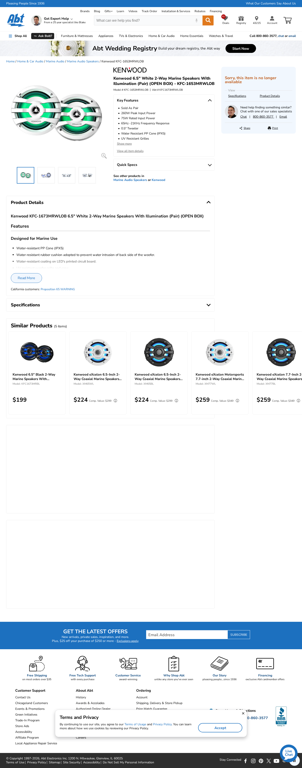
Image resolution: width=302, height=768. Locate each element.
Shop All (21, 36)
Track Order (149, 11)
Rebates (200, 11)
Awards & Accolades (90, 703)
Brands (85, 11)
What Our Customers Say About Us (271, 4)
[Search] (208, 20)
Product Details (270, 96)
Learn (120, 11)
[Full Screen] (104, 156)
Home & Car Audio (30, 61)
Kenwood (158, 180)
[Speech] (196, 20)
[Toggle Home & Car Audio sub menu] (177, 36)
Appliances (105, 36)
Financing (216, 11)
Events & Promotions (30, 709)
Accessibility (91, 762)
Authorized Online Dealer (93, 709)
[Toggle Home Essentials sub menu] (205, 36)
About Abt (84, 690)
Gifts (108, 11)
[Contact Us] (231, 117)
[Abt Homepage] (16, 20)
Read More (26, 278)
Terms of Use (15, 762)
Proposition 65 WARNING (58, 289)
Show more (124, 144)
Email (283, 117)
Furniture (77, 36)
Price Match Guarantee (151, 709)
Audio (162, 36)
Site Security (71, 762)
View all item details (130, 151)
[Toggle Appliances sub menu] (115, 36)
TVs (131, 36)
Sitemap (54, 762)
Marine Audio (55, 61)
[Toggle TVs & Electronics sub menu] (145, 36)
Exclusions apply (128, 641)
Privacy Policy (36, 762)
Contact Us (23, 697)
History (81, 697)
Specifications (237, 96)
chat (281, 36)
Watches (221, 36)
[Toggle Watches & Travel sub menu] (235, 36)
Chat (243, 117)
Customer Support (30, 690)
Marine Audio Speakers (83, 61)
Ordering (143, 690)
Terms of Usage (135, 724)
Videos (132, 11)
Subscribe (238, 635)
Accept (220, 728)
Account (141, 697)
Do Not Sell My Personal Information (128, 762)
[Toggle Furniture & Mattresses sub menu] (95, 36)
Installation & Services (176, 11)
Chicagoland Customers (31, 703)
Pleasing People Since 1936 (25, 4)
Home (191, 36)
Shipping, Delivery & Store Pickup (159, 703)
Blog (97, 11)
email (292, 36)
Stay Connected (230, 760)
